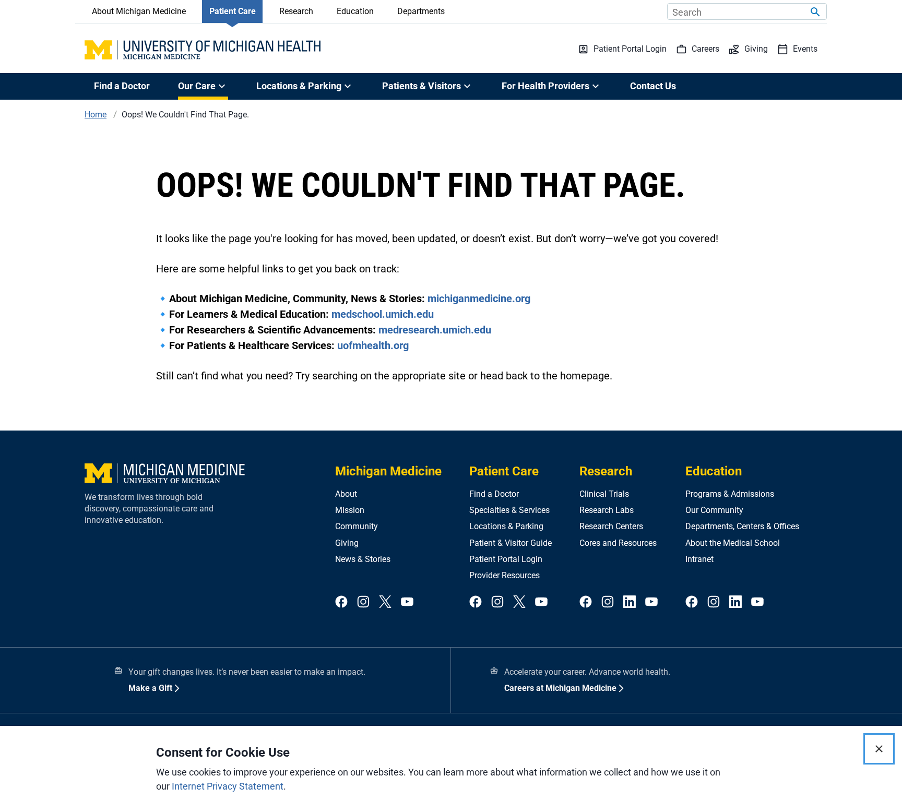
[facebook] (341, 602)
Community (356, 526)
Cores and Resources (618, 543)
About (346, 494)
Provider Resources (504, 575)
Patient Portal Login (505, 559)
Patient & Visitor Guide (510, 543)
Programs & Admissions (729, 494)
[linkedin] (629, 602)
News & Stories (362, 559)
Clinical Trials (604, 494)
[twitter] (385, 602)
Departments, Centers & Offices (742, 526)
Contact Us (653, 85)
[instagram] (363, 602)
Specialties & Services (509, 510)
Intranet (699, 559)
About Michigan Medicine (139, 11)
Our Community (714, 510)
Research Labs (606, 510)
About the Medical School (732, 543)
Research (296, 11)
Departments (421, 11)
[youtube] (407, 602)
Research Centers (611, 526)
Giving (347, 543)
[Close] (879, 748)
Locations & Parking (506, 526)
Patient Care (232, 11)
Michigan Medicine (388, 471)
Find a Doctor (122, 85)
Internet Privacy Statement (227, 786)
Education (355, 11)
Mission (349, 510)
